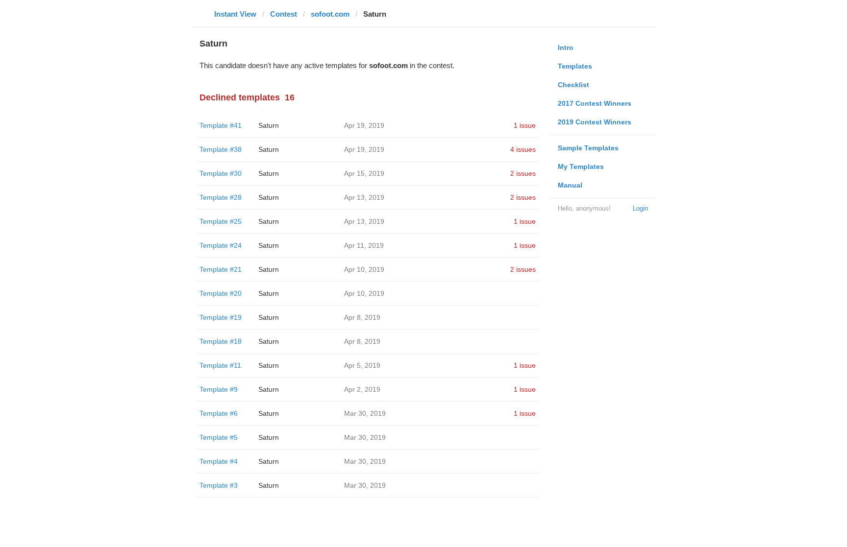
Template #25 (220, 221)
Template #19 (220, 317)
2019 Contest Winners (594, 122)
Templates (575, 66)
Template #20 (220, 293)
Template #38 (220, 149)
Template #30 (220, 173)
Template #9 (218, 389)
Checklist (573, 85)
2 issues (523, 173)
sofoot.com (330, 14)
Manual (570, 185)
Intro (565, 47)
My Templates (581, 166)
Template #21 (220, 269)
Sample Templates (588, 148)
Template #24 (220, 245)
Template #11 (220, 365)
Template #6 (218, 413)
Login (640, 208)
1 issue (525, 125)
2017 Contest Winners (594, 103)
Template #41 (220, 125)
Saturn (268, 125)
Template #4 (218, 461)
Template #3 (218, 485)
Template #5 (218, 437)
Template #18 (220, 341)
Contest (283, 14)
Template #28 (220, 197)
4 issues (523, 149)
